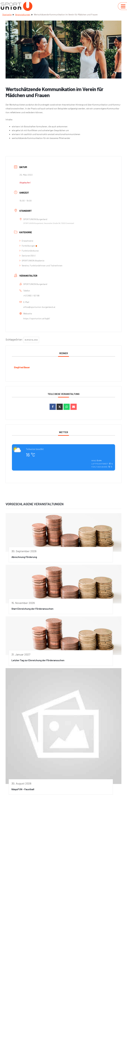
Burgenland (31, 340)
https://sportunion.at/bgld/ (36, 318)
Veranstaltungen (22, 14)
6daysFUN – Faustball (22, 789)
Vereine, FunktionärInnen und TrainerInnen (42, 265)
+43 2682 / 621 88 (31, 295)
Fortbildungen (28, 245)
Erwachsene (27, 240)
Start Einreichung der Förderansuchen (32, 608)
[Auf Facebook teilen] (53, 407)
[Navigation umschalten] (123, 6)
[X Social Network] (60, 407)
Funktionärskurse (30, 250)
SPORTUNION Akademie (33, 260)
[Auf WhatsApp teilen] (67, 407)
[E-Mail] (73, 407)
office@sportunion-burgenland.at (39, 307)
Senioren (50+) (28, 255)
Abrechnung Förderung (24, 556)
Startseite (7, 14)
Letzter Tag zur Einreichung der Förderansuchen (37, 660)
